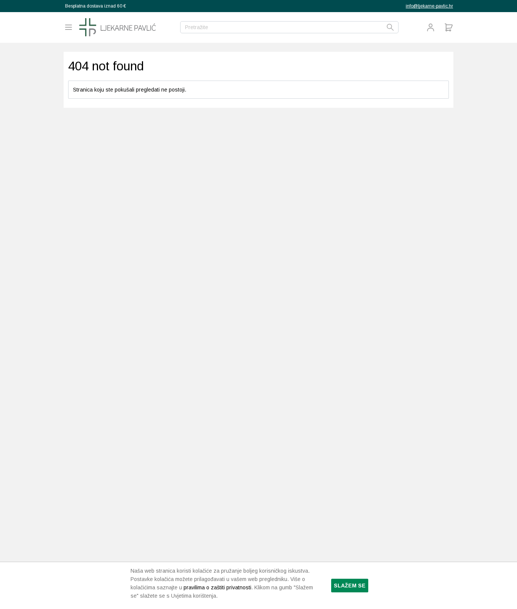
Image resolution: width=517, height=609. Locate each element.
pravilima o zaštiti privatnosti (217, 587)
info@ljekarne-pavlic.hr (429, 6)
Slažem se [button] (350, 586)
